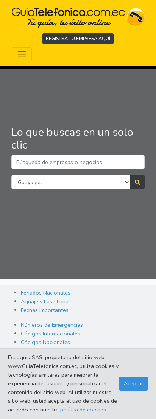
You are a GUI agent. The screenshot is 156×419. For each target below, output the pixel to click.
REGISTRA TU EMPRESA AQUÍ (78, 38)
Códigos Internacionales (50, 333)
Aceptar (133, 383)
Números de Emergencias (52, 325)
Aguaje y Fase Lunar (45, 301)
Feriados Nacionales (45, 292)
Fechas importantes (45, 310)
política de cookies (83, 409)
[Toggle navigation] (22, 54)
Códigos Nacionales (45, 342)
